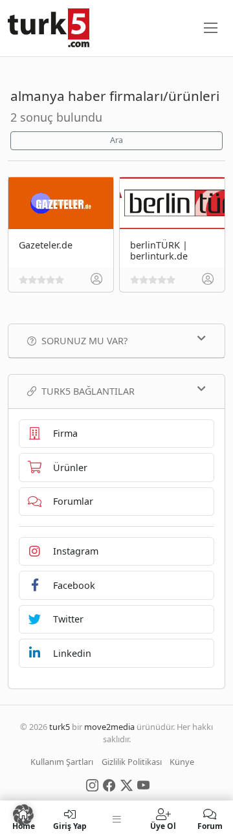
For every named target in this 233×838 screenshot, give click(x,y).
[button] (23, 814)
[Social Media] (92, 784)
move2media (109, 727)
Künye (182, 761)
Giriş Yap (70, 825)
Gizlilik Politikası (132, 761)
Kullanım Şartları (61, 761)
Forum (210, 825)
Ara (116, 140)
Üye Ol (163, 825)
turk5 (59, 727)
